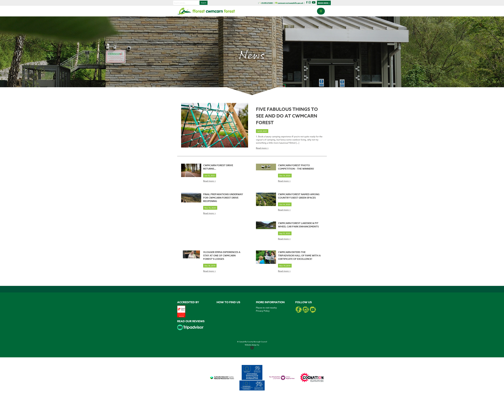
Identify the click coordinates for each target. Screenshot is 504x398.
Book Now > (324, 3)
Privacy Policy (263, 310)
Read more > (262, 148)
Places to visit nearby (266, 307)
